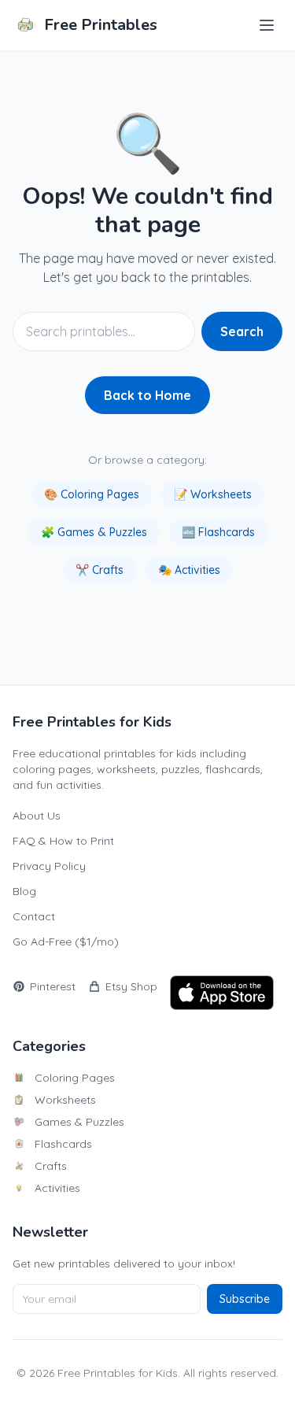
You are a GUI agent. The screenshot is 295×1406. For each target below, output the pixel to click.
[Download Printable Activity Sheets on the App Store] (222, 992)
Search (242, 331)
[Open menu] (266, 25)
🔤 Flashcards (218, 532)
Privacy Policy (49, 866)
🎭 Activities (189, 570)
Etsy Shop (131, 986)
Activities (57, 1188)
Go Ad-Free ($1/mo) (66, 941)
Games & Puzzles (79, 1122)
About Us (37, 815)
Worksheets (65, 1100)
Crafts (51, 1166)
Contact (34, 916)
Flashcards (63, 1144)
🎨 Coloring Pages (91, 494)
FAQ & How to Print (63, 841)
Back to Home (147, 395)
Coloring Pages (75, 1078)
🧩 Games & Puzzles (94, 532)
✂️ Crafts (100, 570)
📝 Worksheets (213, 494)
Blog (24, 891)
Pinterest (53, 986)
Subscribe (244, 1299)
